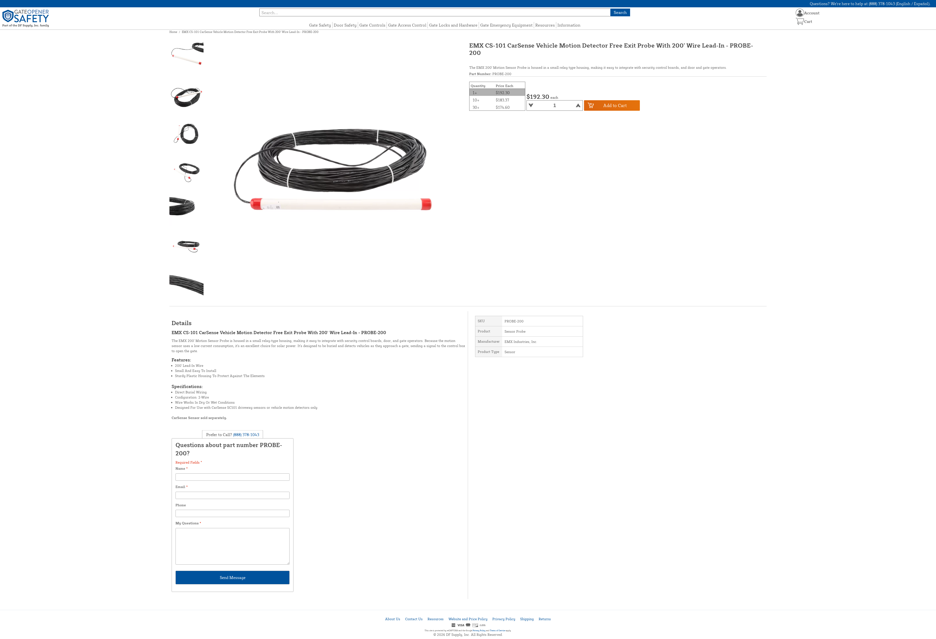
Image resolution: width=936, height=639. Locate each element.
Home (173, 32)
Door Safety (345, 25)
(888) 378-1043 (245, 434)
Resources (545, 25)
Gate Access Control (407, 25)
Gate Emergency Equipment (506, 25)
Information (568, 25)
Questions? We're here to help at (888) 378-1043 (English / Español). (870, 3)
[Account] (800, 13)
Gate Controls (372, 25)
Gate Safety (320, 25)
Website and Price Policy (468, 619)
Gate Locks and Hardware (453, 25)
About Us (392, 619)
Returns (545, 619)
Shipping (527, 619)
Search (620, 12)
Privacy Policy (503, 619)
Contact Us (414, 619)
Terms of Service (497, 630)
